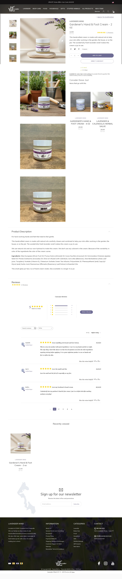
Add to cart (97, 55)
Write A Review (86, 312)
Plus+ (73, 569)
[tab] (61, 231)
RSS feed (78, 569)
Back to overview (106, 17)
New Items (99, 8)
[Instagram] (105, 563)
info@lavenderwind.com (103, 536)
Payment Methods (51, 539)
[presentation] (70, 99)
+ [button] (78, 56)
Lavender (26, 8)
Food (45, 8)
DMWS (68, 569)
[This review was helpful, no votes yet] (95, 361)
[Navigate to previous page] (50, 409)
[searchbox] (27, 328)
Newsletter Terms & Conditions (55, 549)
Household (53, 8)
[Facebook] (99, 563)
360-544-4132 (100, 528)
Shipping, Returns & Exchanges (55, 541)
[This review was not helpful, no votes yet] (98, 361)
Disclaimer (49, 533)
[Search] (108, 11)
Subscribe (76, 504)
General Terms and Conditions (55, 531)
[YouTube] (112, 563)
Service (97, 11)
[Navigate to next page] (71, 409)
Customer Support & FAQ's (54, 544)
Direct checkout (97, 61)
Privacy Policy (50, 536)
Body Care (37, 8)
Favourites (62, 21)
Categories (79, 524)
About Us (48, 528)
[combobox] (45, 328)
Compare (84, 49)
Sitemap (48, 546)
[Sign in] (103, 11)
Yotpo (73, 572)
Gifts (63, 8)
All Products (87, 8)
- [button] (71, 56)
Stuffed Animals (73, 8)
